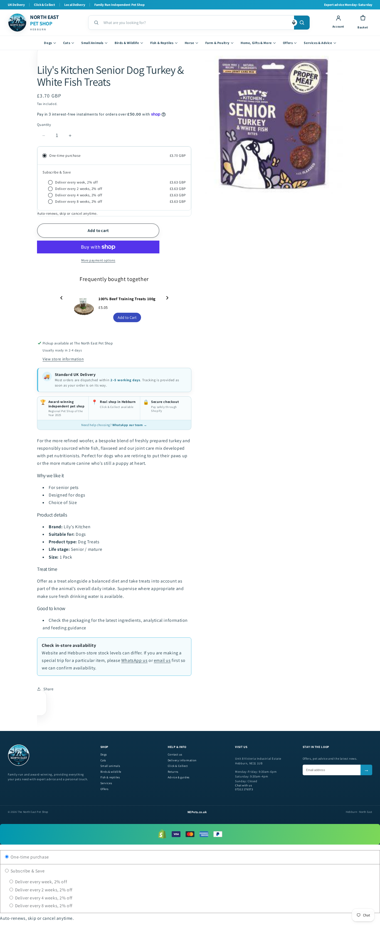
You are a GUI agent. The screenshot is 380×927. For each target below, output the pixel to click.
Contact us (175, 754)
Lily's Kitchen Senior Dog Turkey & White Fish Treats (110, 75)
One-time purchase (29, 857)
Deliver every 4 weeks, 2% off (43, 898)
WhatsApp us (134, 660)
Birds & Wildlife (127, 43)
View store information (63, 358)
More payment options (98, 260)
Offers (288, 43)
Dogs (48, 43)
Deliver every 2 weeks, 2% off (43, 890)
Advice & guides (178, 777)
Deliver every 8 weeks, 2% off (43, 906)
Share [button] (48, 688)
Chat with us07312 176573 (244, 787)
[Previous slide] (61, 298)
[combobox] (196, 23)
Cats (66, 43)
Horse (189, 43)
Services (106, 783)
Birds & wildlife (111, 772)
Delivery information (182, 760)
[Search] (302, 23)
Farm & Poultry (217, 43)
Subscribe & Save (27, 871)
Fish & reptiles (110, 777)
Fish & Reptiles (162, 43)
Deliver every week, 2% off (40, 882)
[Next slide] (167, 298)
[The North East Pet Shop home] (18, 765)
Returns (173, 772)
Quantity (44, 124)
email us (162, 660)
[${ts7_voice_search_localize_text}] (293, 23)
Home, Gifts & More (256, 43)
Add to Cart (127, 317)
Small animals (110, 766)
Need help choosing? (114, 425)
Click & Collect (178, 766)
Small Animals (92, 43)
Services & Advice (318, 43)
